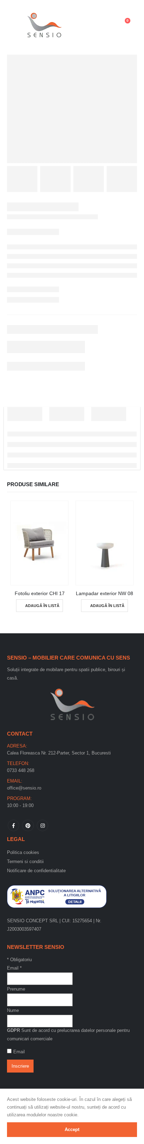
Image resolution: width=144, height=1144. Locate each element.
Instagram (42, 825)
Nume (13, 1010)
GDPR (13, 1030)
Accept (72, 1129)
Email (14, 968)
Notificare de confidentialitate (36, 870)
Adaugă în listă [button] (42, 606)
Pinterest (28, 825)
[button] (15, 24)
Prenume (16, 989)
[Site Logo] (44, 24)
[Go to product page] (39, 543)
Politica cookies (23, 852)
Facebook (13, 825)
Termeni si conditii (25, 861)
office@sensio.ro (24, 788)
